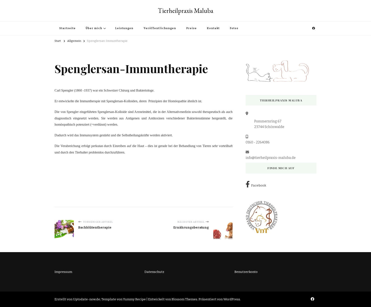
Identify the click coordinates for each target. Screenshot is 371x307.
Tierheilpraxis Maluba (185, 10)
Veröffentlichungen (159, 28)
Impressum (63, 272)
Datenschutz (154, 272)
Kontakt (213, 28)
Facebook (258, 185)
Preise (191, 28)
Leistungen (124, 28)
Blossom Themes (184, 299)
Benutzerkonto (246, 272)
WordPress (231, 299)
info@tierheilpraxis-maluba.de (271, 158)
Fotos (234, 28)
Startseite (67, 28)
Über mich (94, 28)
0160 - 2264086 (258, 142)
